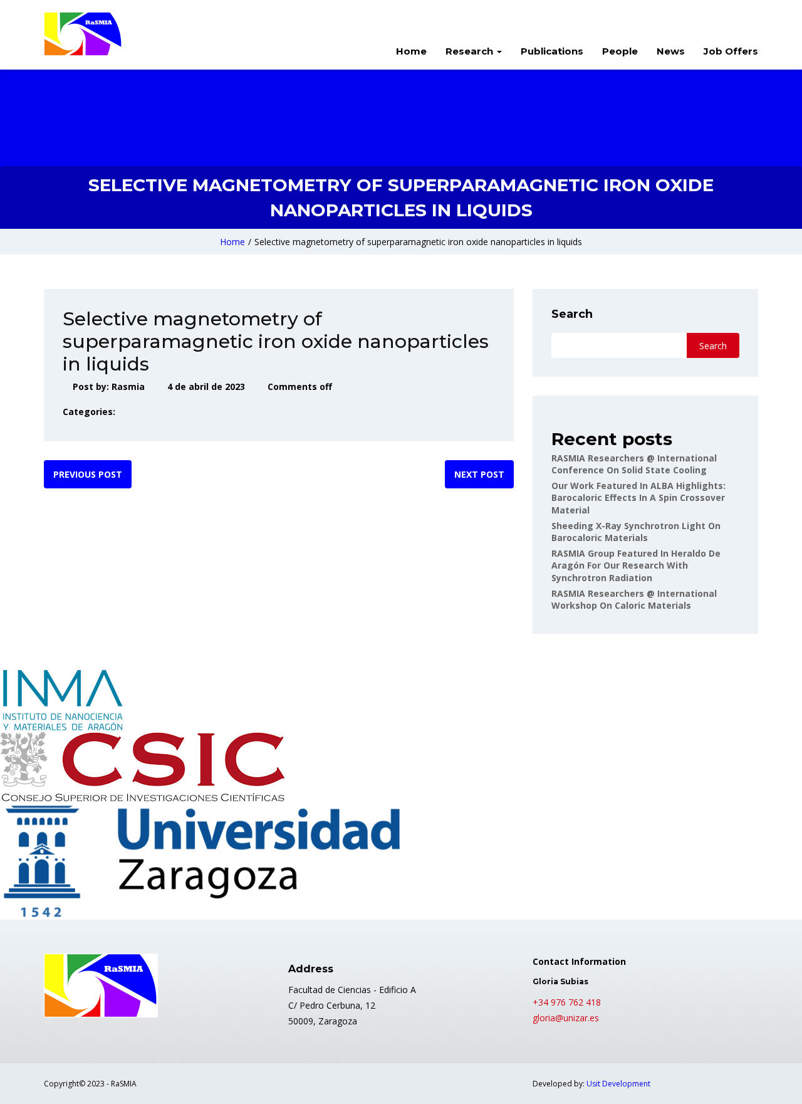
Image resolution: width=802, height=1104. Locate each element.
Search (572, 314)
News (671, 51)
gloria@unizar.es (566, 1018)
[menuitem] (411, 53)
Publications (552, 51)
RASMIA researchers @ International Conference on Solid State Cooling (634, 464)
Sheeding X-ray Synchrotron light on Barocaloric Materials (636, 532)
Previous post (87, 474)
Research (470, 51)
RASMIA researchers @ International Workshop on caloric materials (634, 599)
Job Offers (731, 51)
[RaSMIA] (83, 34)
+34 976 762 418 (567, 1002)
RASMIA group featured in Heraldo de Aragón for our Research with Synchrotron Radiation (636, 565)
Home (411, 51)
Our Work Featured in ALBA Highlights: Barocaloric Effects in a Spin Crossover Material (638, 498)
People (620, 51)
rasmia (128, 386)
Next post (479, 474)
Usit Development (618, 1083)
